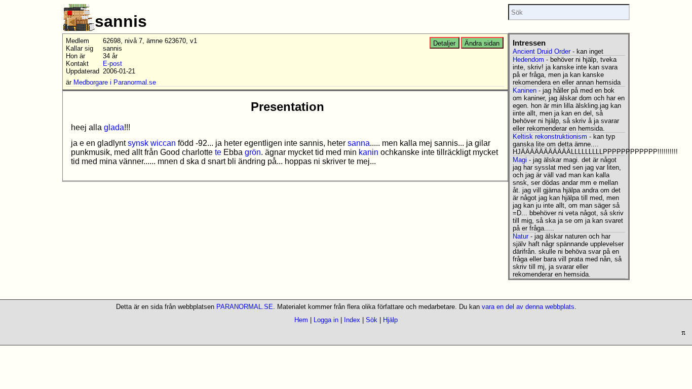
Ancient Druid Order (541, 51)
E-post (112, 63)
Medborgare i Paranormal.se (114, 82)
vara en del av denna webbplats (528, 306)
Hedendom (528, 59)
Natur (520, 236)
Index (352, 320)
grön (253, 152)
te (218, 152)
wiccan (163, 143)
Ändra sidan (482, 43)
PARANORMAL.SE (244, 306)
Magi (520, 160)
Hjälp (390, 320)
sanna (359, 143)
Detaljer (444, 43)
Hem (301, 320)
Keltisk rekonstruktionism (550, 136)
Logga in (326, 320)
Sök (371, 320)
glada (114, 127)
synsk (138, 143)
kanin (368, 152)
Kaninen (524, 90)
